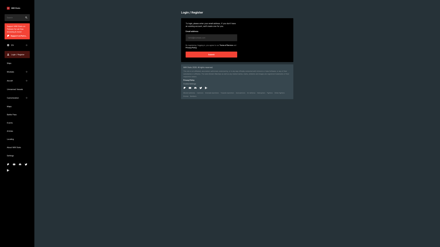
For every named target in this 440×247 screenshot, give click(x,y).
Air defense (251, 93)
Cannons (200, 93)
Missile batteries (189, 93)
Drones (185, 96)
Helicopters (261, 93)
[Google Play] (8, 170)
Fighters (270, 93)
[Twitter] (26, 164)
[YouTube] (14, 164)
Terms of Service (226, 45)
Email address (192, 31)
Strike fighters (280, 93)
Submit (211, 54)
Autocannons (240, 93)
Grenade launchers (212, 93)
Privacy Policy (191, 48)
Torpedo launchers (227, 93)
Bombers (193, 96)
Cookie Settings (189, 84)
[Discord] (20, 164)
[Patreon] (8, 164)
